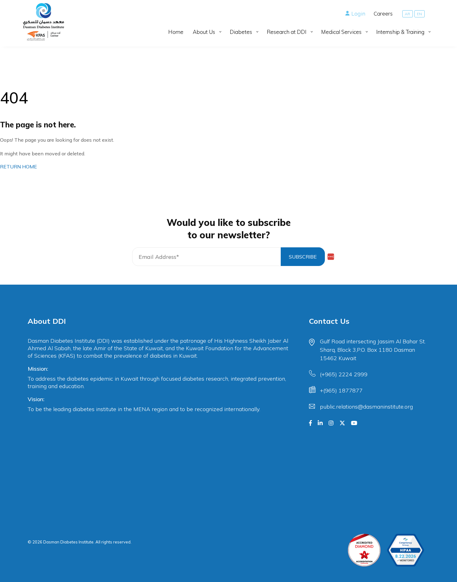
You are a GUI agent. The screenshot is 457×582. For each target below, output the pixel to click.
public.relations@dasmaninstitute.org (366, 406)
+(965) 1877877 (341, 390)
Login (358, 13)
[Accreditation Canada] (364, 550)
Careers (383, 13)
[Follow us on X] (342, 423)
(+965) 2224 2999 (343, 374)
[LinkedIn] (320, 423)
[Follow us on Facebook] (310, 423)
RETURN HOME (18, 166)
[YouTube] (354, 423)
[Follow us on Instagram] (331, 423)
